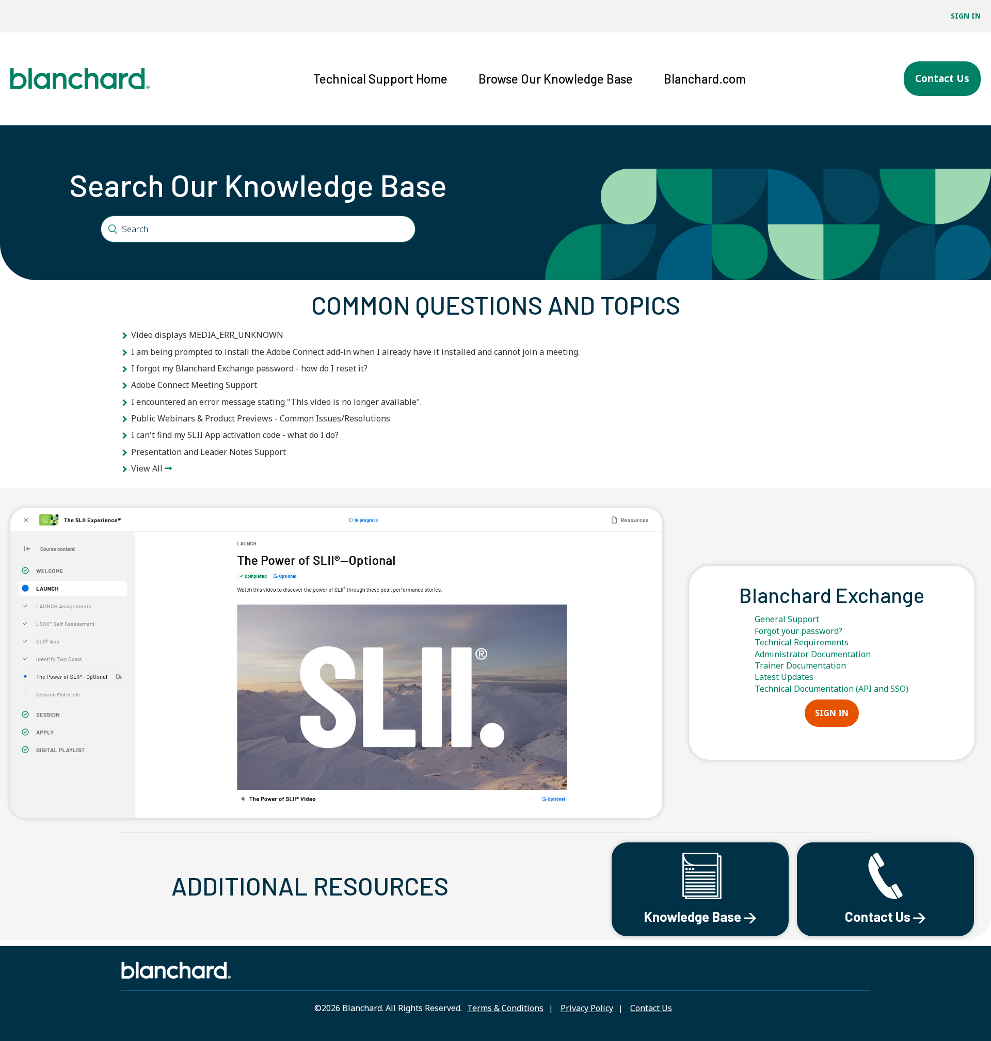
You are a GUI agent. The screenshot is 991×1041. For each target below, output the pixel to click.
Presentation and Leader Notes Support (208, 452)
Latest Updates (784, 676)
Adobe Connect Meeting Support (194, 385)
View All (147, 468)
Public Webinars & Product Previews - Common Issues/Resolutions (260, 418)
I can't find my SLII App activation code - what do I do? (235, 435)
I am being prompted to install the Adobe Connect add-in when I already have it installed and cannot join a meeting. (355, 351)
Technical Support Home (380, 78)
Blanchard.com (705, 78)
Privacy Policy (587, 1008)
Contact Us (942, 78)
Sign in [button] (966, 16)
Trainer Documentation (800, 665)
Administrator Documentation (813, 654)
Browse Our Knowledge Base (555, 78)
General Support (787, 619)
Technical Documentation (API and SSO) (831, 688)
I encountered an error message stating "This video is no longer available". (276, 402)
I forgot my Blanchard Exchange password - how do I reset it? (249, 368)
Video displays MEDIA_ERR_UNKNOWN (207, 334)
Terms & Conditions (505, 1008)
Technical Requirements (802, 642)
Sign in (832, 713)
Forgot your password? (798, 631)
